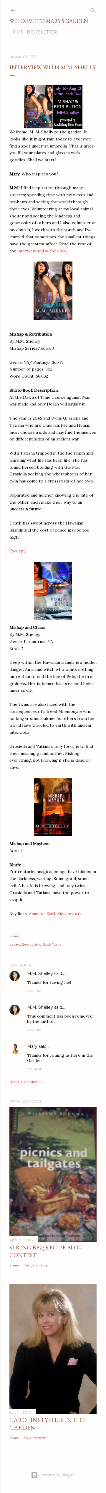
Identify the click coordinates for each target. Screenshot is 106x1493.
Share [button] (14, 936)
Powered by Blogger (57, 1474)
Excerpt (17, 551)
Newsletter (42, 32)
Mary (32, 1046)
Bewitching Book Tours (41, 944)
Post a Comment (26, 1082)
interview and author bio (41, 251)
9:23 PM (34, 1069)
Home (16, 32)
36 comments (35, 1437)
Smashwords (69, 913)
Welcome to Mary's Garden (48, 21)
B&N (51, 913)
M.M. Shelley (40, 973)
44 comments (36, 1265)
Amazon (36, 913)
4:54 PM (34, 990)
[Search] (93, 9)
